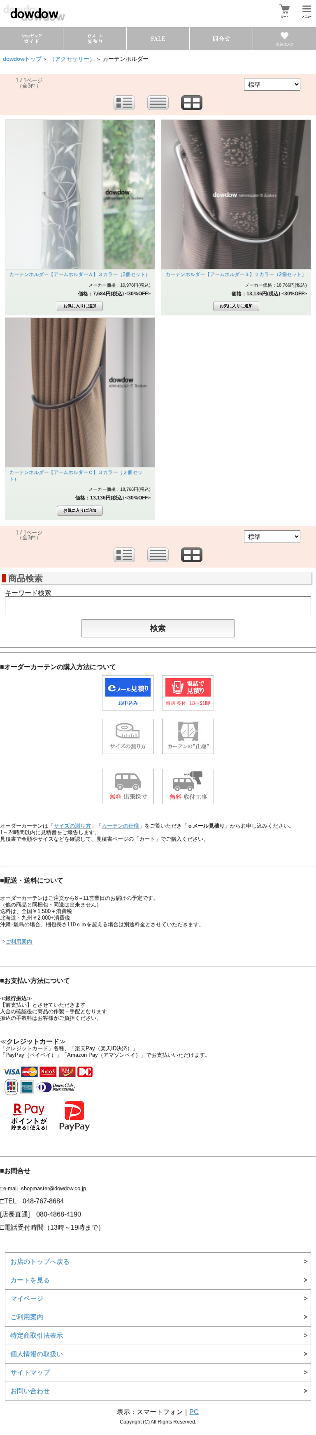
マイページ (26, 1298)
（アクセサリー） (72, 59)
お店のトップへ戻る (40, 1261)
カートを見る (30, 1279)
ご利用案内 (18, 941)
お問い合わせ (30, 1390)
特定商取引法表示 (36, 1335)
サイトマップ (30, 1372)
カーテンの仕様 (120, 826)
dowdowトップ (22, 59)
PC (194, 1411)
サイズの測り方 (72, 826)
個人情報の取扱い (36, 1353)
